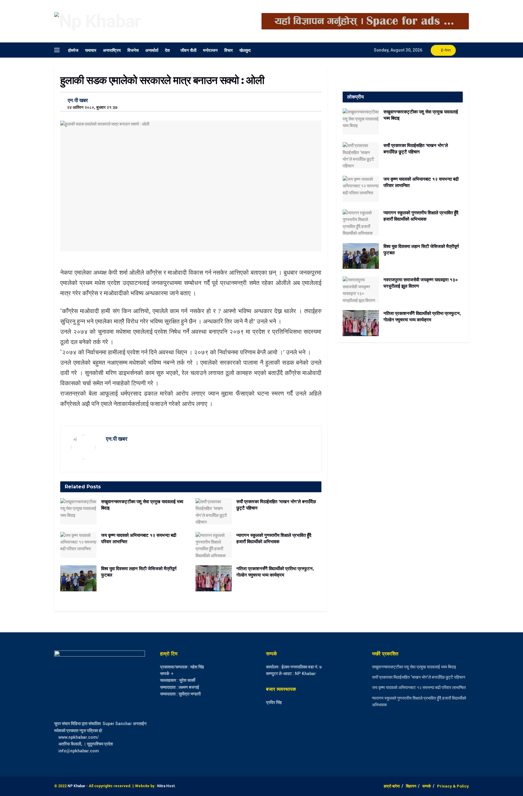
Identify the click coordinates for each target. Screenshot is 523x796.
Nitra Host (166, 786)
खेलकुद (245, 50)
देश (167, 50)
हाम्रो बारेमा (392, 786)
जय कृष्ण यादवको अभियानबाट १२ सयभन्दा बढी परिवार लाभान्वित (419, 687)
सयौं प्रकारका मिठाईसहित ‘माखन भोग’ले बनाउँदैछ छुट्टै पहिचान (418, 677)
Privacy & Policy (453, 786)
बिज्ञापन (411, 786)
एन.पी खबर (78, 100)
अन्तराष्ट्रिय (112, 50)
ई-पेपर (445, 50)
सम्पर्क (426, 786)
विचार (228, 50)
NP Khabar (76, 786)
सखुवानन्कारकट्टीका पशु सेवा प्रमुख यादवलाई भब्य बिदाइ (414, 666)
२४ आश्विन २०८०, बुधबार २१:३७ (90, 107)
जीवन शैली (188, 50)
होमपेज (73, 50)
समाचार (90, 50)
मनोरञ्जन (210, 50)
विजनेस (133, 50)
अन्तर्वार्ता (151, 50)
